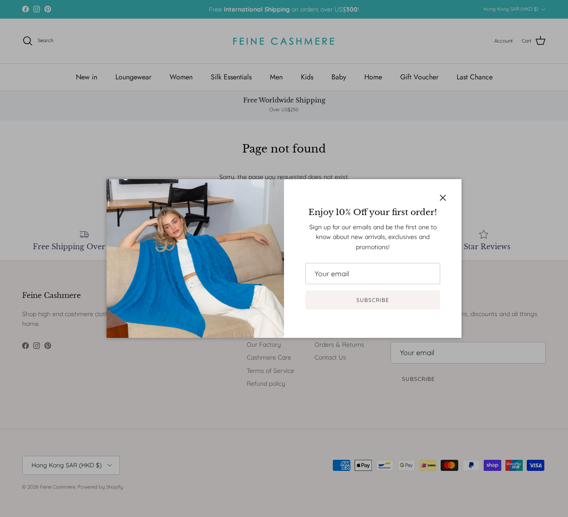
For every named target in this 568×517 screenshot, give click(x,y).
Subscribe (372, 300)
